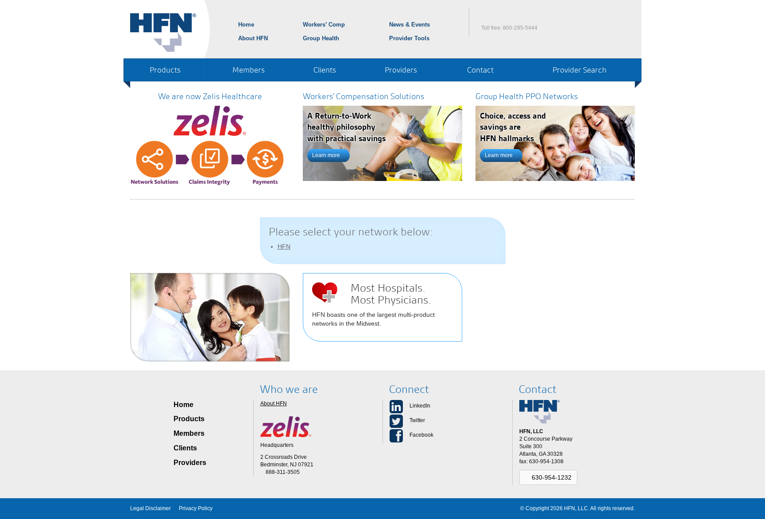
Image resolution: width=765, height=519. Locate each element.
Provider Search (579, 70)
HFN (284, 246)
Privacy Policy (195, 508)
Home (246, 24)
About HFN (253, 38)
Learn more (326, 155)
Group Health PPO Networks (526, 96)
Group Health (321, 38)
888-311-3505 (282, 472)
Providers (401, 70)
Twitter (417, 420)
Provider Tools (409, 38)
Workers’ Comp (324, 24)
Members (248, 70)
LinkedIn (420, 406)
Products (165, 70)
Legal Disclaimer (150, 508)
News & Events (409, 24)
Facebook (421, 435)
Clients (324, 70)
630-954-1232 (551, 477)
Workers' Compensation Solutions (363, 96)
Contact (480, 70)
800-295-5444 (520, 28)
